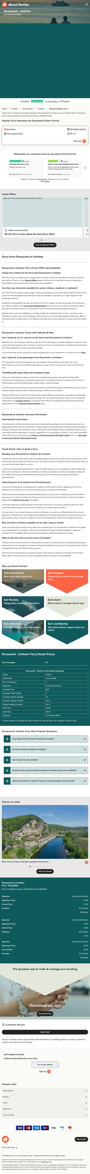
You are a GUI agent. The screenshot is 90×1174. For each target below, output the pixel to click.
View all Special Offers (45, 245)
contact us (44, 1162)
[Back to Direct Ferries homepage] (15, 4)
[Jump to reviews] (45, 101)
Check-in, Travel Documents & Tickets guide (50, 435)
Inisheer (41, 109)
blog (83, 353)
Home (4, 109)
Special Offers (31, 280)
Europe (15, 109)
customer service (22, 401)
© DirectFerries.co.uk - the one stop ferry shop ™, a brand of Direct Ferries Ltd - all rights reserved (33, 1155)
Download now (45, 1014)
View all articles (45, 871)
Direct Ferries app (20, 500)
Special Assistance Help (29, 404)
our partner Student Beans (34, 306)
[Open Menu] (86, 4)
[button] (46, 739)
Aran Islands (27, 109)
